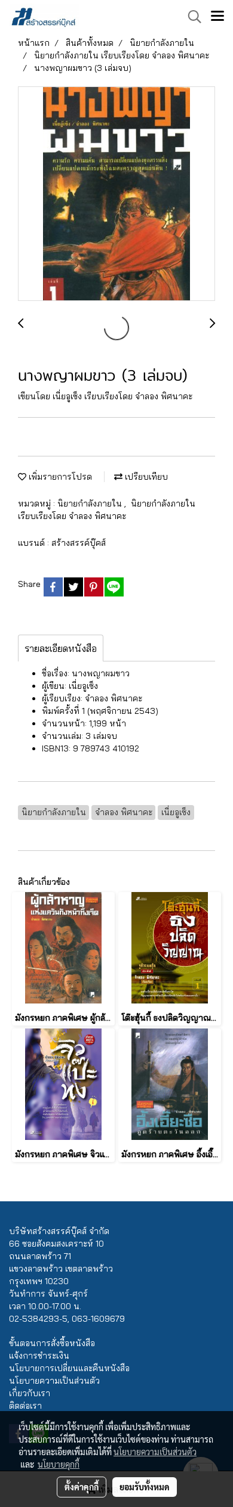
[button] (191, 16)
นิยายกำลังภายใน (90, 503)
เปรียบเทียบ (145, 476)
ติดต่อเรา (25, 1405)
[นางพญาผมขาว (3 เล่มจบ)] (116, 194)
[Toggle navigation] (217, 17)
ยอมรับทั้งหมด (144, 1486)
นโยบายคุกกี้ (58, 1464)
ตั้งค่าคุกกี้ (82, 1486)
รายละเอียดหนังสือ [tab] (60, 648)
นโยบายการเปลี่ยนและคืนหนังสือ (69, 1368)
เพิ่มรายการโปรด (59, 476)
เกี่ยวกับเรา (29, 1393)
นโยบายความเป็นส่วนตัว (54, 1380)
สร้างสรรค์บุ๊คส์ (78, 542)
